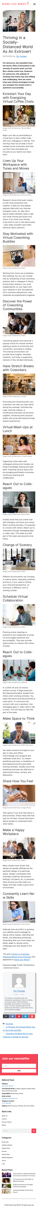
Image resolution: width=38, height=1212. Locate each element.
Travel (4, 1160)
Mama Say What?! (22, 959)
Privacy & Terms (7, 1122)
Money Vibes (6, 1154)
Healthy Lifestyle (7, 1145)
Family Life (5, 1142)
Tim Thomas (19, 991)
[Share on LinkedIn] (25, 1016)
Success (9, 1024)
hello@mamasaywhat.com (10, 1098)
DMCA (4, 1125)
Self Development (7, 1157)
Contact (4, 1119)
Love (3, 1164)
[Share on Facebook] (12, 1016)
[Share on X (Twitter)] (6, 1016)
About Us (4, 1116)
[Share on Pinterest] (19, 1016)
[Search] (34, 1130)
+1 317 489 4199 (6, 1103)
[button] (34, 4)
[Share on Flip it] (32, 1016)
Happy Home (6, 1148)
